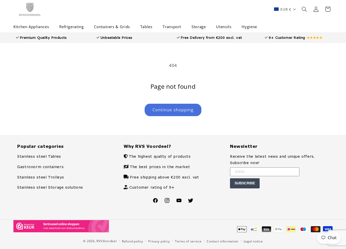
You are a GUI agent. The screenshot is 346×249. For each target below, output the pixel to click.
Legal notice (253, 241)
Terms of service (188, 241)
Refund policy (132, 241)
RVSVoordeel (107, 241)
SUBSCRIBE (245, 183)
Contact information (222, 241)
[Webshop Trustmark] (61, 231)
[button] (33, 26)
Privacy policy (159, 241)
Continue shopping (173, 110)
